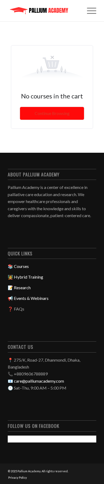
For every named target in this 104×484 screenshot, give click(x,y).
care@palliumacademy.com (39, 380)
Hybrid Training (28, 276)
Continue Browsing (52, 113)
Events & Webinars (31, 298)
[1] (43, 10)
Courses (21, 266)
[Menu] (89, 10)
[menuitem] (89, 10)
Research (22, 287)
